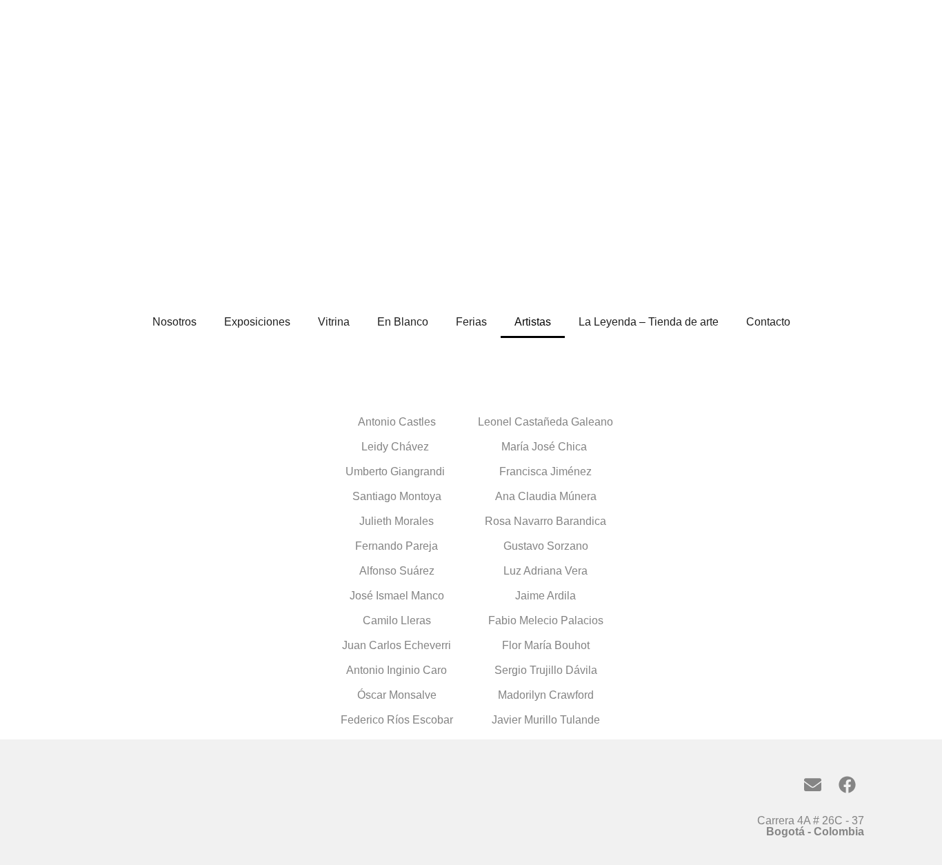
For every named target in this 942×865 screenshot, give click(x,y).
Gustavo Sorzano (545, 546)
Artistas (532, 322)
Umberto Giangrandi (396, 471)
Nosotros (174, 322)
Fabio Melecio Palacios (545, 620)
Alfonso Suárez (396, 571)
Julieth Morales (396, 521)
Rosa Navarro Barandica (545, 521)
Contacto (768, 322)
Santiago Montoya (396, 496)
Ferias (471, 322)
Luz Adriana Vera (545, 571)
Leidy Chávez (396, 447)
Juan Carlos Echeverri (396, 645)
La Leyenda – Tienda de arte (649, 322)
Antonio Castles (397, 422)
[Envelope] (812, 784)
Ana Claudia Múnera (546, 496)
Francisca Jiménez (545, 471)
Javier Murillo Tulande (546, 720)
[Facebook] (847, 784)
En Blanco (402, 322)
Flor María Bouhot (546, 645)
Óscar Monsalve (397, 695)
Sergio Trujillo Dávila (545, 670)
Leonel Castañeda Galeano (545, 422)
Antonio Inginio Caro (396, 670)
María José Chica (545, 447)
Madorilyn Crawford (546, 695)
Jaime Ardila (545, 595)
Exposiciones (257, 322)
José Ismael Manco (397, 595)
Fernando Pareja (396, 546)
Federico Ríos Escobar (397, 720)
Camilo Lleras (397, 620)
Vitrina (334, 322)
